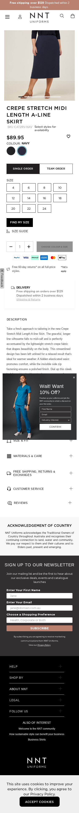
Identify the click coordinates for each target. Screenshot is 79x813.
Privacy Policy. (43, 794)
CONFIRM (55, 427)
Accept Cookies (39, 802)
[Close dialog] (74, 377)
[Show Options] (68, 420)
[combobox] (54, 420)
